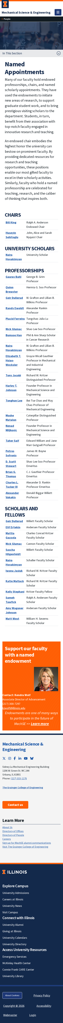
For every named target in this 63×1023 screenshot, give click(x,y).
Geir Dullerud (14, 521)
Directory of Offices (13, 831)
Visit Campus (10, 912)
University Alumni (12, 925)
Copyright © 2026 (13, 1006)
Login (32, 1015)
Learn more (40, 723)
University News (12, 906)
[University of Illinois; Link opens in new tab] (14, 872)
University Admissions (15, 893)
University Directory (14, 944)
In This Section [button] (12, 53)
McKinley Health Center (16, 963)
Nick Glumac (14, 544)
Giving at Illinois (11, 931)
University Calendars (14, 938)
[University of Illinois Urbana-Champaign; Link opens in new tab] (5, 4)
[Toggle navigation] (58, 12)
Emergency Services (14, 956)
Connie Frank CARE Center (18, 969)
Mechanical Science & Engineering (22, 746)
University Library (12, 976)
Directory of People (13, 835)
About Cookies (12, 995)
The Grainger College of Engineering (22, 787)
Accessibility (44, 1006)
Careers (6, 839)
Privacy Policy (41, 995)
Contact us (15, 805)
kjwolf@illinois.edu (13, 708)
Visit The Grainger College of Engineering (25, 846)
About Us (7, 827)
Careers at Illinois (12, 899)
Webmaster (10, 1015)
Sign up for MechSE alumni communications (26, 842)
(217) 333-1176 (19, 778)
